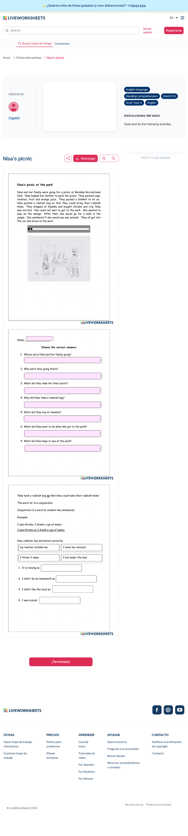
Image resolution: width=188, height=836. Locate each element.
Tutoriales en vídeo (87, 755)
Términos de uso (134, 804)
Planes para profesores (53, 744)
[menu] (183, 18)
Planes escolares (52, 755)
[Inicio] (24, 17)
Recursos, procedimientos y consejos (123, 765)
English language (137, 89)
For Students (87, 771)
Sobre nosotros (117, 741)
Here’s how (138, 5)
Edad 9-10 (169, 96)
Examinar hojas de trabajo (15, 755)
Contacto (158, 753)
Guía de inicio (83, 744)
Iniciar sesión (147, 30)
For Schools (86, 778)
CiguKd (13, 118)
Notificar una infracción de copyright (166, 744)
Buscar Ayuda (116, 755)
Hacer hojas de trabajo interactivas (18, 744)
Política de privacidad (158, 804)
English (151, 103)
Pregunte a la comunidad (123, 748)
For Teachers (86, 764)
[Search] (7, 30)
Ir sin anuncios (161, 157)
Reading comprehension (142, 96)
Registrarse (174, 30)
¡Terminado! (61, 662)
